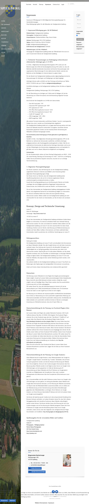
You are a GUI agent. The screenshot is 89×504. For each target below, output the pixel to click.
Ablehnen (12, 500)
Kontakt (35, 4)
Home (3, 21)
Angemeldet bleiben (79, 32)
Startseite (28, 4)
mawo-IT (29, 422)
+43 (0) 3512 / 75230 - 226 (40, 463)
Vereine (3, 45)
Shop (3, 56)
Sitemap (41, 4)
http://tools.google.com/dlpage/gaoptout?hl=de (55, 411)
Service (3, 28)
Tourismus (4, 42)
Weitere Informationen (41, 503)
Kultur (3, 38)
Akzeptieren (4, 500)
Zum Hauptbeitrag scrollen (55, 486)
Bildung (4, 35)
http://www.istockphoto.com (34, 431)
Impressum (48, 4)
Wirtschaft (5, 31)
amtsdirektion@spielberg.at (38, 465)
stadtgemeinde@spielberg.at (53, 83)
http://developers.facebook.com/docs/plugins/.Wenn (40, 321)
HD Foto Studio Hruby (33, 429)
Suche (3, 52)
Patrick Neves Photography (34, 427)
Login (62, 4)
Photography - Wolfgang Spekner (35, 425)
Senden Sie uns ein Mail (37, 471)
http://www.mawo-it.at (39, 213)
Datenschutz (56, 4)
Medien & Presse (6, 49)
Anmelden (80, 39)
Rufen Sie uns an (35, 468)
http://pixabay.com (32, 433)
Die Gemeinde (5, 24)
